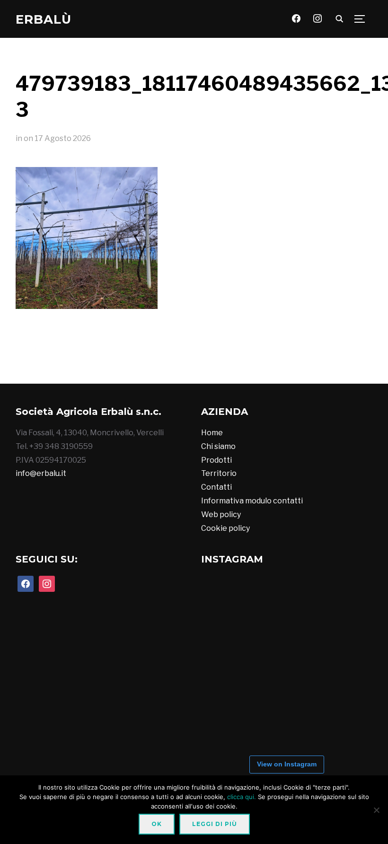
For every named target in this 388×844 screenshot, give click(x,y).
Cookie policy (225, 528)
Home (212, 432)
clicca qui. (241, 796)
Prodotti (216, 460)
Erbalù (43, 19)
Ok (156, 823)
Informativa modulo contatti (252, 500)
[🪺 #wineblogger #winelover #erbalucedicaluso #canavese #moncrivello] (213, 364)
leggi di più (214, 823)
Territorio (219, 473)
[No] (376, 810)
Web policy (221, 514)
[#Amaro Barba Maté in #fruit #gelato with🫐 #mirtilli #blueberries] (174, 364)
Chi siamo (218, 446)
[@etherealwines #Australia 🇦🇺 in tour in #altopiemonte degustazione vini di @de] (329, 364)
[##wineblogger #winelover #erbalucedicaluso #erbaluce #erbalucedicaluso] (291, 364)
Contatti (216, 487)
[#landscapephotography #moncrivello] (252, 364)
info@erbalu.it (41, 473)
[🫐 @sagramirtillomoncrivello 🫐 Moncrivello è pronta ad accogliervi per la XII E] (135, 364)
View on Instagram (287, 764)
